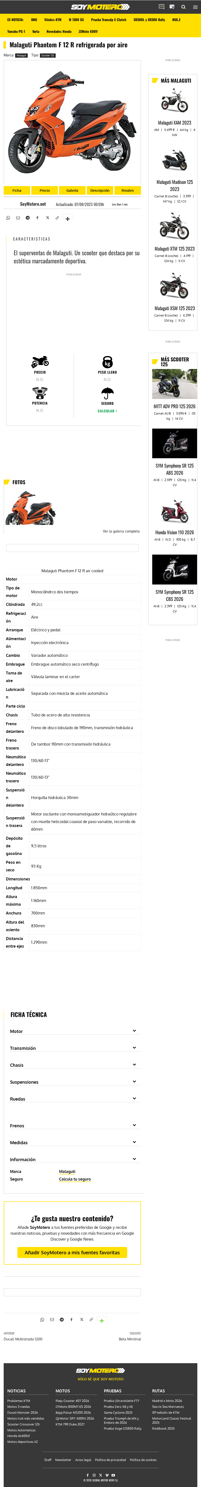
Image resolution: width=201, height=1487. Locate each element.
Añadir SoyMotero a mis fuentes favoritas (72, 1252)
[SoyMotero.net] (15, 204)
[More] (68, 216)
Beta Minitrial (130, 1339)
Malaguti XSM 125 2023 (175, 308)
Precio (45, 190)
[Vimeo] (107, 1475)
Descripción (100, 190)
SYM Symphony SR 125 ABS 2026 (175, 469)
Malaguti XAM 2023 (174, 122)
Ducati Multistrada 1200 (23, 1339)
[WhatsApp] (8, 217)
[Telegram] (27, 217)
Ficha (17, 190)
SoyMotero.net (33, 204)
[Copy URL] (57, 217)
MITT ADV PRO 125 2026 (175, 406)
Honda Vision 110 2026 (174, 532)
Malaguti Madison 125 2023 (175, 185)
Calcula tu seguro (75, 1179)
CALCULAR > (107, 410)
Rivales (128, 190)
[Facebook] (37, 217)
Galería (72, 190)
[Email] (18, 217)
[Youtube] (113, 1475)
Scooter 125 (47, 55)
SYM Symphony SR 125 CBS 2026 (175, 595)
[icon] (161, 7)
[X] (47, 217)
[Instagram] (94, 1475)
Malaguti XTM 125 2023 (175, 248)
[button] (183, 7)
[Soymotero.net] (100, 7)
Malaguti (21, 55)
